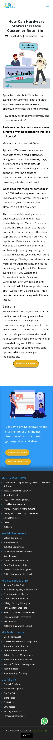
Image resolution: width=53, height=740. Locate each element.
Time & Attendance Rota (15, 565)
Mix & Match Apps (12, 636)
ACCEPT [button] (26, 735)
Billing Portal (9, 697)
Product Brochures (12, 684)
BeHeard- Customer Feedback (18, 574)
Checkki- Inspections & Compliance (20, 641)
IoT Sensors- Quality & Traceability (20, 589)
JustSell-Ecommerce (13, 537)
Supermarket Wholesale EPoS (18, 551)
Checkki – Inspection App (15, 504)
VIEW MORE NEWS (17, 452)
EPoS (41, 36)
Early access (9, 706)
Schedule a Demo (26, 363)
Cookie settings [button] (39, 730)
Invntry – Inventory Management (19, 508)
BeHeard (8, 527)
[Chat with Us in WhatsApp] (44, 721)
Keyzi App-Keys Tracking (15, 673)
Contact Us (9, 702)
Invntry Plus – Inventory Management (21, 513)
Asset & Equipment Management (19, 612)
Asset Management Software (18, 490)
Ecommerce (31, 36)
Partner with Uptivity (13, 688)
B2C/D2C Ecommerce (14, 546)
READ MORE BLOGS (18, 461)
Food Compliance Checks (16, 594)
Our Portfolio (10, 693)
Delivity (7, 522)
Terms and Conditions (14, 715)
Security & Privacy (12, 711)
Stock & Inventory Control (16, 560)
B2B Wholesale (11, 542)
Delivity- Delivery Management (18, 569)
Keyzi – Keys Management (16, 499)
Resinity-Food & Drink (14, 585)
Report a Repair (11, 495)
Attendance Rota (12, 517)
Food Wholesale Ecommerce (17, 617)
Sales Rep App (10, 556)
